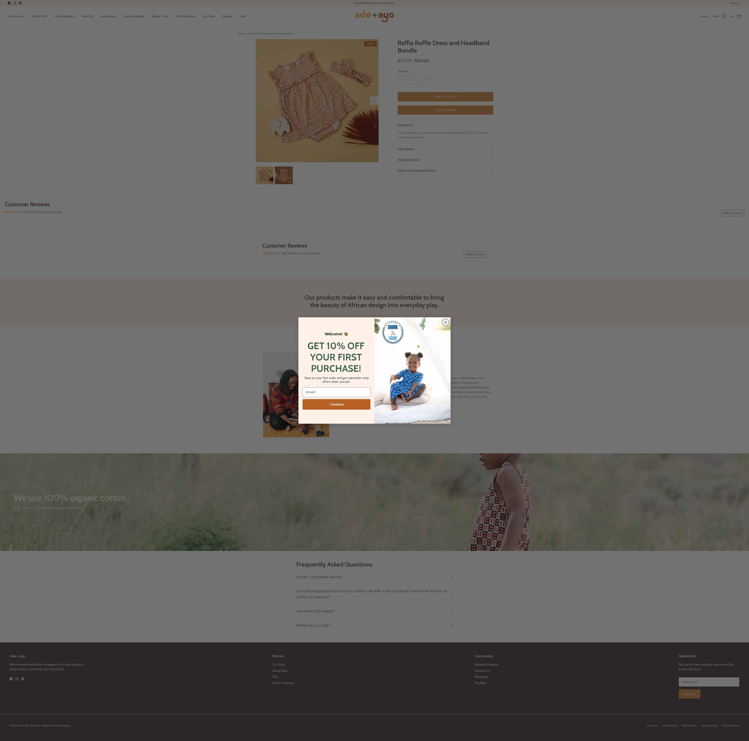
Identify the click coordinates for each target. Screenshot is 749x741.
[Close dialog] (445, 322)
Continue (336, 404)
